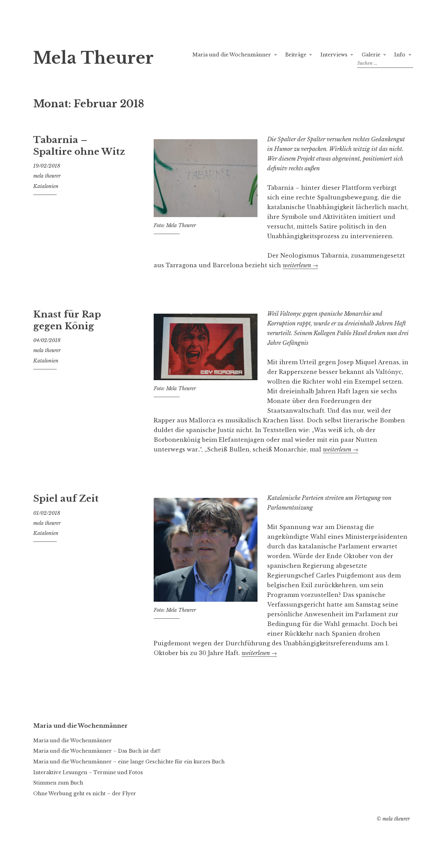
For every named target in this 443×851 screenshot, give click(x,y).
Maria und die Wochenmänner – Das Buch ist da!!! (97, 751)
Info (399, 55)
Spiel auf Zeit (66, 498)
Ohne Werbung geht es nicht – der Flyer (84, 793)
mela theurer (47, 176)
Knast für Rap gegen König (67, 320)
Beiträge (295, 55)
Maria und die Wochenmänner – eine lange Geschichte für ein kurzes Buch (129, 762)
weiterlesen (300, 265)
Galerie (371, 55)
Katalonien (45, 186)
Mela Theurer (93, 58)
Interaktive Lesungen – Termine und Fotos (88, 772)
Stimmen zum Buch (58, 783)
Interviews (333, 55)
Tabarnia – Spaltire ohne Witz (79, 145)
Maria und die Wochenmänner (231, 55)
